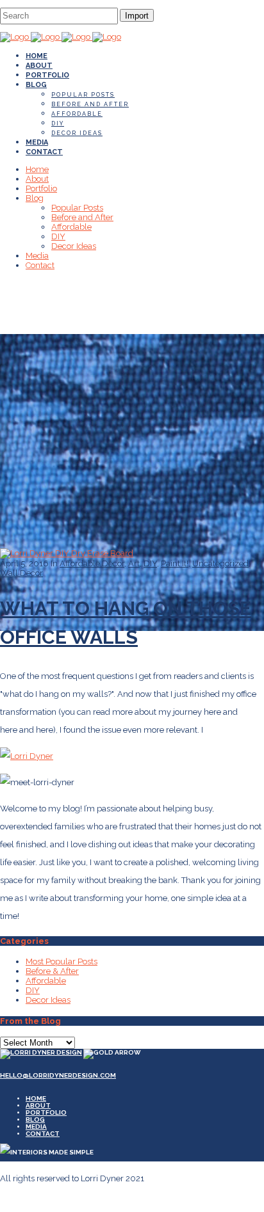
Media (36, 1126)
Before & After (52, 971)
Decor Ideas (48, 1000)
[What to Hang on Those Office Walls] (66, 553)
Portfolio (46, 1112)
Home (36, 1098)
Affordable (46, 980)
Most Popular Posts (61, 961)
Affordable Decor (92, 563)
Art (134, 563)
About (38, 1105)
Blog (35, 1119)
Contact (43, 1133)
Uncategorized (220, 563)
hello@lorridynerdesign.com (58, 1075)
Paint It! (174, 563)
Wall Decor (21, 573)
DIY (150, 563)
